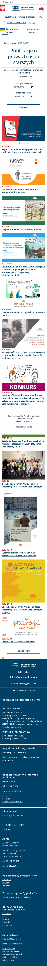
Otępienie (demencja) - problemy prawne (21, 229)
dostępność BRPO (10, 951)
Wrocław (6, 885)
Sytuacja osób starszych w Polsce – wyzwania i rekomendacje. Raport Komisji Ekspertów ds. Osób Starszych (23, 355)
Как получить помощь (23, 690)
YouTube (6, 922)
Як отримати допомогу (23, 683)
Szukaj (3, 22)
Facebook (6, 913)
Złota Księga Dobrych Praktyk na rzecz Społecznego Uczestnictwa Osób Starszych (22, 485)
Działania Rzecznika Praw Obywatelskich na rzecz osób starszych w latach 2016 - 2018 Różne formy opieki (23, 444)
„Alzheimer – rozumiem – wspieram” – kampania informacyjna (20, 191)
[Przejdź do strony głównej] (23, 8)
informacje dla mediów (12, 815)
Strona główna (10, 43)
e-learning (7, 829)
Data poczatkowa (23, 83)
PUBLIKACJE (23, 43)
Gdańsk (5, 882)
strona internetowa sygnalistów (16, 897)
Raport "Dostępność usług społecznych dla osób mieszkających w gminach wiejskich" (22, 151)
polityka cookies (9, 957)
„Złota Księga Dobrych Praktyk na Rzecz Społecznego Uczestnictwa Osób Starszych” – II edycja (23, 610)
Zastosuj (23, 107)
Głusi (29, 22)
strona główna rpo (23, 666)
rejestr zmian (8, 960)
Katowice (6, 879)
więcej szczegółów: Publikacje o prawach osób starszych (23, 71)
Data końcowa (23, 92)
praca (5, 796)
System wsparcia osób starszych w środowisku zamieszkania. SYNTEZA (19, 554)
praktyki (6, 798)
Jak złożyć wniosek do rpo (23, 677)
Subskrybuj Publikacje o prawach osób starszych (3, 658)
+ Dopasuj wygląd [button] (7, 2)
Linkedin (6, 919)
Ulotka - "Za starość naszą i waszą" (18, 641)
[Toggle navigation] (5, 36)
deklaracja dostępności (12, 954)
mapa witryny (8, 948)
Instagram (7, 925)
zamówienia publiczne (12, 801)
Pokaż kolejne (23, 651)
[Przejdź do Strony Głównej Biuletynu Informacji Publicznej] (42, 8)
